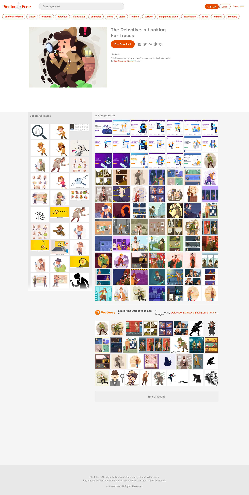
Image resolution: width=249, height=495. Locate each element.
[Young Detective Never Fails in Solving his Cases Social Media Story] (210, 260)
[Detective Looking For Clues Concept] (121, 194)
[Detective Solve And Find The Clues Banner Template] (121, 177)
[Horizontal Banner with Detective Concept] (139, 210)
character (96, 16)
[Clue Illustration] (103, 227)
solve (110, 16)
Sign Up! (211, 6)
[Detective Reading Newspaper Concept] (139, 243)
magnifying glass (168, 16)
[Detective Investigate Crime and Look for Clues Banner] (192, 177)
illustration (79, 16)
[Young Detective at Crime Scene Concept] (121, 260)
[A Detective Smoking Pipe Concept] (210, 243)
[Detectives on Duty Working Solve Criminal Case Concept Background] (139, 277)
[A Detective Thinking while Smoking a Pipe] (192, 260)
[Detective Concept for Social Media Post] (157, 194)
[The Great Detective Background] (121, 210)
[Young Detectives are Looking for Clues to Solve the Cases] (157, 210)
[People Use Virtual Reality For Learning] (121, 127)
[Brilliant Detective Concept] (210, 293)
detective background (196, 312)
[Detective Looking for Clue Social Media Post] (175, 177)
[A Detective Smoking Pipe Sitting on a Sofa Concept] (175, 260)
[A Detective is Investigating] (139, 177)
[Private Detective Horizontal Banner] (103, 277)
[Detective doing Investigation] (121, 293)
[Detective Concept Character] (175, 277)
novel (205, 16)
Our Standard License (124, 61)
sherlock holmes (14, 16)
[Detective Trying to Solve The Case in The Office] (192, 194)
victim (122, 16)
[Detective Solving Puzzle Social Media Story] (121, 243)
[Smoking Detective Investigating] (103, 210)
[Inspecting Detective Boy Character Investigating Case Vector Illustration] (79, 231)
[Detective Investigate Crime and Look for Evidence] (157, 177)
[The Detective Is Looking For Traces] (210, 160)
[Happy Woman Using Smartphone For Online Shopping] (210, 144)
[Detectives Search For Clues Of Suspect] (175, 210)
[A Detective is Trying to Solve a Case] (175, 194)
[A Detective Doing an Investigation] (103, 260)
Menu (236, 6)
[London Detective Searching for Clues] (210, 277)
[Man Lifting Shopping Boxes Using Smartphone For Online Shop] (157, 160)
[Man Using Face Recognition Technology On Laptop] (103, 160)
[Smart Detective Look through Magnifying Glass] (192, 293)
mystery (232, 16)
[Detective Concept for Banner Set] (139, 260)
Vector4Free (17, 6)
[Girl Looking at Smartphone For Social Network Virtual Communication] (103, 127)
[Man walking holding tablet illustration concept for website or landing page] (103, 144)
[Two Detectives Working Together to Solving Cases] (157, 260)
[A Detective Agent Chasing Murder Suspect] (103, 243)
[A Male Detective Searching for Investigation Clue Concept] (210, 210)
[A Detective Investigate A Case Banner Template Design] (192, 243)
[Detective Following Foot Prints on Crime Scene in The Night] (157, 293)
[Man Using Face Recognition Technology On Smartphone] (121, 160)
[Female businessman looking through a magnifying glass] (79, 281)
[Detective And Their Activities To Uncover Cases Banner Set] (175, 243)
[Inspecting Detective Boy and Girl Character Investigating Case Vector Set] (79, 164)
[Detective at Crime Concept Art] (103, 293)
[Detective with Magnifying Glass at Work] (139, 194)
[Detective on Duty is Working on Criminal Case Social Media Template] (175, 293)
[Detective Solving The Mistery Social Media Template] (103, 177)
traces (32, 16)
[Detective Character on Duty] (139, 293)
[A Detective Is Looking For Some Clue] (210, 177)
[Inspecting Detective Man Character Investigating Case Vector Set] (40, 181)
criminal (218, 16)
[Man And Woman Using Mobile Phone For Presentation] (139, 160)
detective (62, 16)
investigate (190, 16)
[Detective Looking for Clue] (103, 194)
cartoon (149, 16)
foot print (46, 16)
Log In (225, 6)
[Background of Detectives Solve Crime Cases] (121, 277)
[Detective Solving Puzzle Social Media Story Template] (210, 194)
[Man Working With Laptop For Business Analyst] (192, 144)
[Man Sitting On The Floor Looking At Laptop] (192, 160)
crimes (135, 16)
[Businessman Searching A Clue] (157, 277)
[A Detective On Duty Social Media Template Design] (192, 277)
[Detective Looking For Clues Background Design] (192, 210)
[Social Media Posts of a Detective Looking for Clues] (210, 227)
